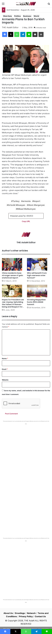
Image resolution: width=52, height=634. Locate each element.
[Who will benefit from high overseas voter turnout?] (38, 264)
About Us (8, 613)
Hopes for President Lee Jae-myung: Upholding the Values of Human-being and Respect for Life (13, 304)
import (37, 201)
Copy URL (26, 221)
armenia (26, 201)
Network (31, 613)
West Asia (7, 16)
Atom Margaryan (36, 205)
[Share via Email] (34, 34)
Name (5, 358)
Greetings (20, 613)
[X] (10, 34)
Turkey (15, 201)
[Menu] (3, 4)
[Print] (41, 34)
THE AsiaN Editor (10, 27)
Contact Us (40, 616)
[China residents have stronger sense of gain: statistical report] (13, 264)
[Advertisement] (26, 452)
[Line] (28, 34)
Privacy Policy (26, 616)
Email (5, 369)
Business (27, 16)
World (36, 16)
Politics (17, 16)
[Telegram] (22, 34)
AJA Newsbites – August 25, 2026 (21, 10)
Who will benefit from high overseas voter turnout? (37, 275)
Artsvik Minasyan (16, 205)
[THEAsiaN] (26, 4)
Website (5, 380)
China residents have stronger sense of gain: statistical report (12, 275)
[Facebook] (4, 34)
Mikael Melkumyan (26, 209)
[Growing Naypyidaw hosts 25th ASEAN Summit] (38, 291)
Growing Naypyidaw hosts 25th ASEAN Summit (36, 302)
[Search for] (49, 4)
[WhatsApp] (16, 34)
